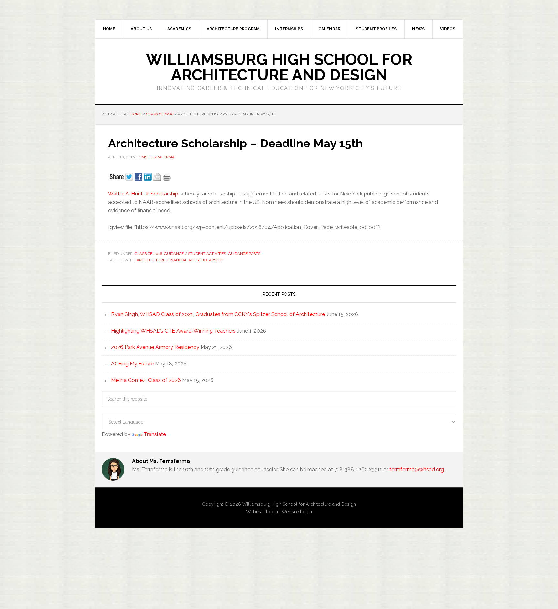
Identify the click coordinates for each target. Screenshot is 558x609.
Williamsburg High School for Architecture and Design (279, 67)
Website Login (297, 511)
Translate (155, 434)
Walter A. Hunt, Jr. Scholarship (143, 194)
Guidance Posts (244, 253)
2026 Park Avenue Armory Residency (155, 347)
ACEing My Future (132, 364)
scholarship (209, 260)
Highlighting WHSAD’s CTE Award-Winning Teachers (173, 331)
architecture (151, 260)
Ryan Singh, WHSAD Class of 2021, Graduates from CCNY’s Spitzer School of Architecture (218, 314)
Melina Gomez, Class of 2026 (146, 380)
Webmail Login (262, 511)
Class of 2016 (148, 253)
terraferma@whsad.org (416, 469)
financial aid (180, 260)
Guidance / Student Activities (195, 253)
